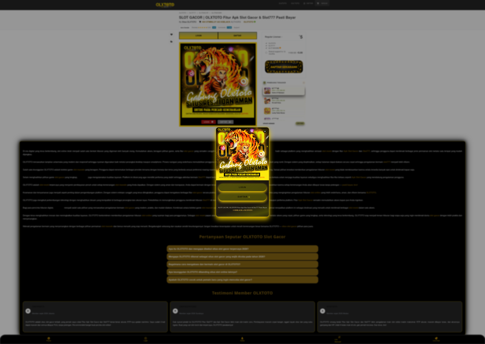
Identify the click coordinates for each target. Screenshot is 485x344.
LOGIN (242, 187)
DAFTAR (242, 197)
